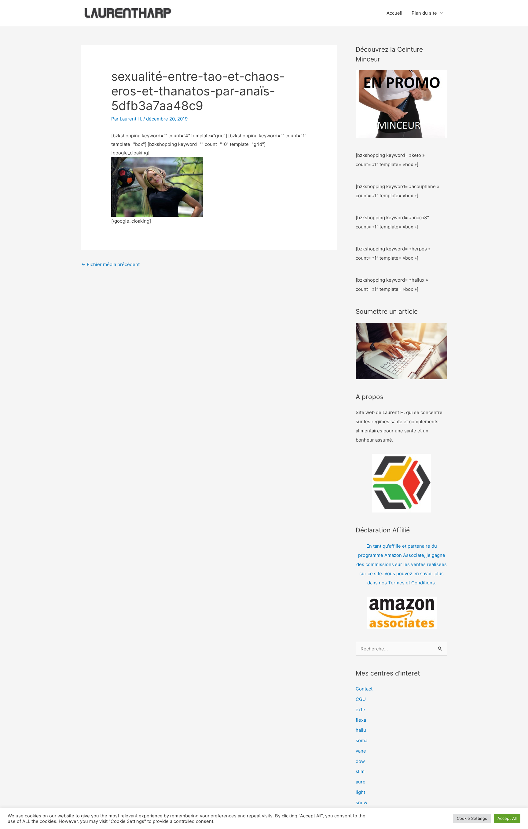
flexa (361, 720)
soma (361, 740)
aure (360, 782)
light (360, 792)
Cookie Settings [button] (472, 818)
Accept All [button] (507, 818)
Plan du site (424, 13)
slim (360, 771)
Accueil (394, 13)
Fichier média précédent (110, 264)
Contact (364, 689)
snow (361, 802)
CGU (361, 699)
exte (360, 709)
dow (360, 761)
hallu (361, 730)
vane (361, 751)
